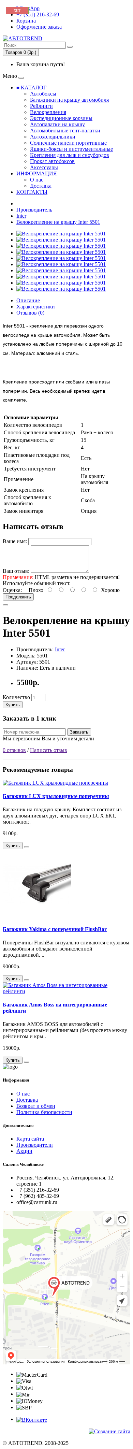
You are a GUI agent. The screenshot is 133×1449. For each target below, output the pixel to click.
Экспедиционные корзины (61, 118)
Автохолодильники (52, 137)
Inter (21, 216)
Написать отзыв (48, 750)
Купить (12, 704)
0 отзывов (14, 750)
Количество (16, 697)
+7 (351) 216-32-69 (37, 14)
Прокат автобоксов (52, 161)
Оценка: (12, 590)
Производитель (34, 210)
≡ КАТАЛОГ (31, 87)
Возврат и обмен (35, 1106)
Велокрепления (48, 112)
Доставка (40, 186)
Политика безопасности (44, 1112)
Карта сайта (30, 1139)
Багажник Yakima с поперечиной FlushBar (55, 929)
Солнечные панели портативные (68, 143)
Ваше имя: (15, 541)
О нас (36, 180)
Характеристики (35, 306)
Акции (24, 1151)
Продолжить (18, 596)
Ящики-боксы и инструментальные (71, 149)
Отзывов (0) (30, 313)
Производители (34, 1145)
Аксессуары (44, 167)
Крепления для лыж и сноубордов (69, 155)
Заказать (79, 732)
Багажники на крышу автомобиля (69, 100)
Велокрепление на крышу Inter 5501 (58, 222)
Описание (28, 300)
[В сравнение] (5, 605)
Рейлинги (41, 106)
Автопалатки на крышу (57, 124)
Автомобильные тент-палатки (65, 130)
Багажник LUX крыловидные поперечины (56, 796)
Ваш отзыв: (16, 571)
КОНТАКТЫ (31, 192)
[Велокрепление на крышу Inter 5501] (61, 233)
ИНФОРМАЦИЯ (36, 173)
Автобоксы (43, 94)
